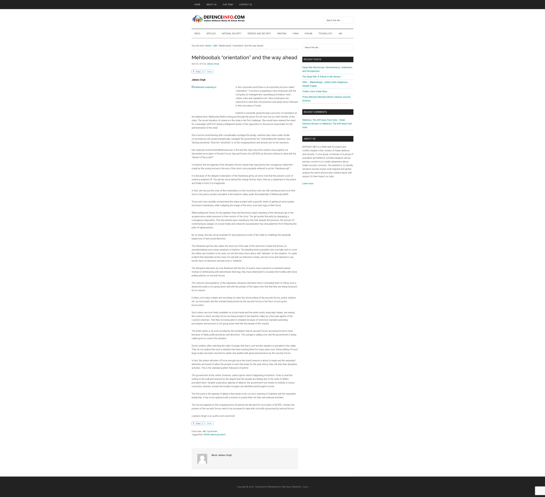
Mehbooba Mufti (218, 434)
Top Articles (212, 431)
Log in (305, 487)
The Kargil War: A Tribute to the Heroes (321, 76)
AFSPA (207, 434)
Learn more (308, 183)
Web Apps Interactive (291, 487)
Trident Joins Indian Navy (314, 91)
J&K (204, 431)
